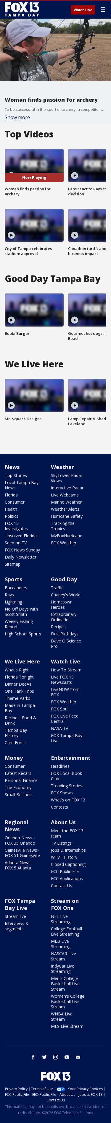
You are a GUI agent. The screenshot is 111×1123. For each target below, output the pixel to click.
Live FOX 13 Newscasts (62, 679)
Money (14, 757)
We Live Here (22, 661)
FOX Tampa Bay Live (66, 738)
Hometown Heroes (62, 604)
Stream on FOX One (65, 904)
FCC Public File (65, 871)
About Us (63, 822)
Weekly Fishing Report (19, 624)
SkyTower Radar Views (66, 478)
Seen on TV (16, 543)
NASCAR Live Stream (63, 956)
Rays (9, 595)
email (78, 1057)
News (12, 466)
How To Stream (66, 670)
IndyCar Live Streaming (62, 968)
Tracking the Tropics (63, 525)
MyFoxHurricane (66, 535)
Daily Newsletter (20, 557)
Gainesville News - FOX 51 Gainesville (22, 852)
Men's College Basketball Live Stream (65, 984)
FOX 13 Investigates (16, 525)
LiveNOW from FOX (65, 692)
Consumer (15, 502)
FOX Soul (59, 709)
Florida (11, 495)
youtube (67, 1057)
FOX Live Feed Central (64, 718)
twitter (44, 1057)
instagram (55, 1057)
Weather (62, 466)
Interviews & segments (17, 926)
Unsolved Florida (21, 535)
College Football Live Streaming (66, 931)
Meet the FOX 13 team (67, 833)
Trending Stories (66, 785)
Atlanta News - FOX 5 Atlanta (19, 865)
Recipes (58, 626)
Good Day (64, 579)
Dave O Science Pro (66, 643)
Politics (11, 516)
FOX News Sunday (22, 550)
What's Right (17, 670)
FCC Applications (67, 878)
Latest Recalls (18, 773)
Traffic (57, 587)
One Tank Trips (19, 691)
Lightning (13, 602)
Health (11, 509)
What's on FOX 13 (68, 800)
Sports (13, 579)
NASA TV (59, 728)
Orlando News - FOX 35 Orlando (20, 840)
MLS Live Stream (67, 1026)
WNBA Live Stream (62, 1016)
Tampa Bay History (16, 732)
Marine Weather (66, 502)
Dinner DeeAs (18, 684)
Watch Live (83, 10)
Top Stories (16, 475)
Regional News (16, 826)
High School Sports (23, 634)
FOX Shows (62, 793)
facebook (33, 1057)
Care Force (15, 742)
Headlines (60, 766)
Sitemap (12, 564)
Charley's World (66, 595)
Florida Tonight (19, 677)
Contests (59, 807)
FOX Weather (63, 543)
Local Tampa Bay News (21, 485)
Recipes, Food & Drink (20, 720)
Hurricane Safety (67, 516)
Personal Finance (21, 780)
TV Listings (61, 843)
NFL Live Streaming (60, 918)
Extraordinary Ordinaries (63, 616)
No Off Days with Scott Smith (21, 611)
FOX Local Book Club (66, 775)
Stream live (15, 916)
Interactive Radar (67, 488)
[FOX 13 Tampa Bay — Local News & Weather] (22, 9)
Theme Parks (17, 698)
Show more (17, 117)
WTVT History (64, 857)
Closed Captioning (68, 864)
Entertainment (71, 757)
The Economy (18, 787)
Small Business (19, 794)
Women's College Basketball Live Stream (67, 1001)
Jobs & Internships (68, 850)
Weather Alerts (65, 509)
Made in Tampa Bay (20, 707)
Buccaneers (16, 587)
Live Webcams (65, 495)
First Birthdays (64, 634)
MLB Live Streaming (60, 943)
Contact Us (61, 885)
